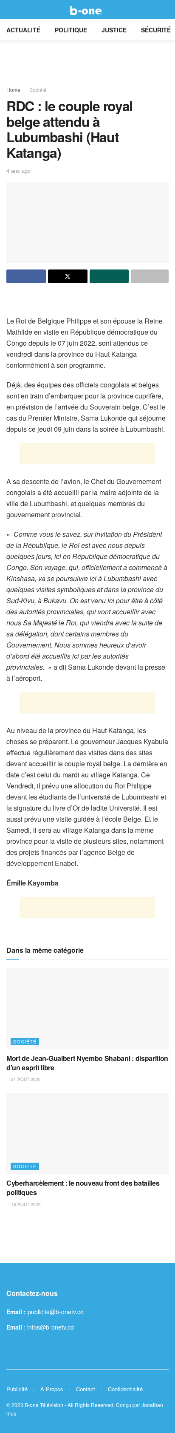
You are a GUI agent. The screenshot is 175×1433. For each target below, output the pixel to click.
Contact (85, 1389)
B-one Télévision (44, 1404)
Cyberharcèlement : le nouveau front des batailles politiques (82, 1187)
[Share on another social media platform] (150, 276)
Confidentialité (125, 1389)
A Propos (51, 1389)
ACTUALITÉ (23, 30)
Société (38, 89)
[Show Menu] (10, 9)
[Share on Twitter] (68, 276)
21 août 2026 (25, 1079)
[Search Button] (165, 9)
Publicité (17, 1389)
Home (13, 89)
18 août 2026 (25, 1204)
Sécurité (156, 30)
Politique (71, 30)
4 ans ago (18, 170)
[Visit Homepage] (87, 9)
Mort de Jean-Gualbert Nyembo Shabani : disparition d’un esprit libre (87, 1062)
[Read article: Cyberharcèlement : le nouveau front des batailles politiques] (87, 1133)
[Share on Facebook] (26, 276)
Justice (114, 30)
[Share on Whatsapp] (109, 276)
